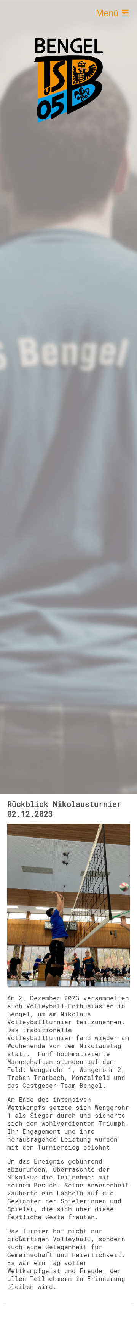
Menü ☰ (112, 13)
